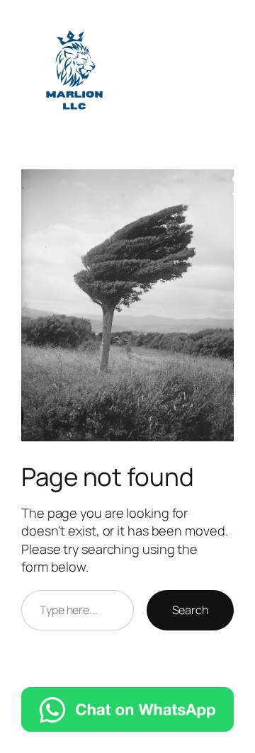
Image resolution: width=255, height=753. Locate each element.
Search (190, 610)
